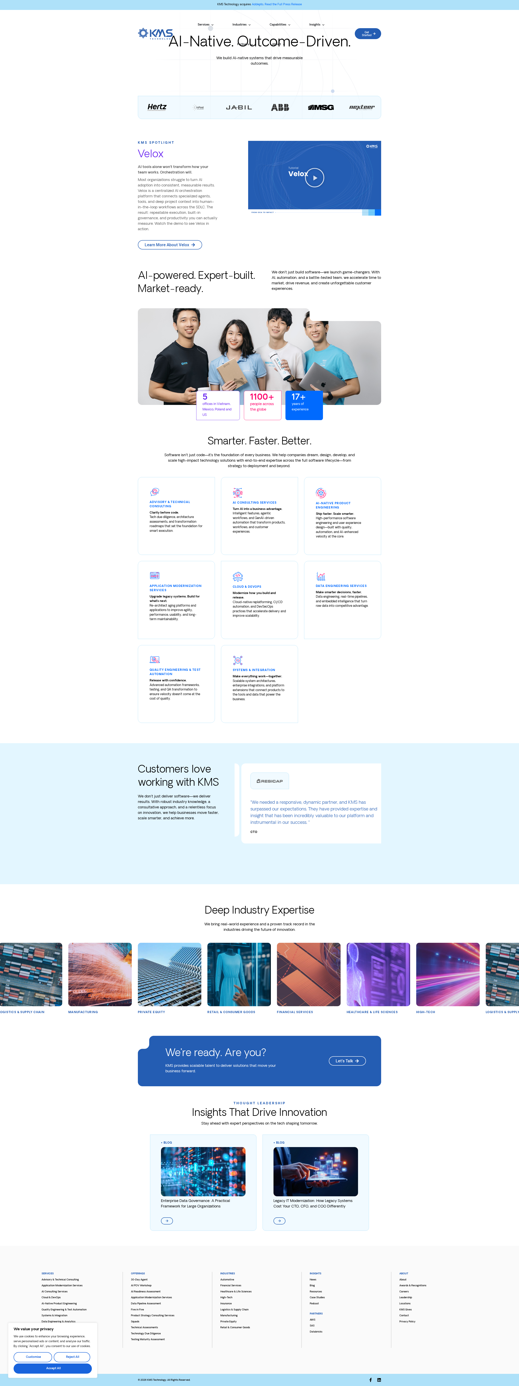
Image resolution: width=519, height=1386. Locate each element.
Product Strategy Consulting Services (152, 1315)
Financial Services (230, 1285)
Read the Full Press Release (283, 4)
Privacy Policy (407, 1322)
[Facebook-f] (371, 1380)
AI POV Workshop (141, 1285)
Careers (404, 1292)
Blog (168, 1142)
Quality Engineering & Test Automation (64, 1310)
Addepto (257, 4)
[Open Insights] (323, 25)
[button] (315, 178)
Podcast (314, 1304)
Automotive (227, 1280)
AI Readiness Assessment (146, 1292)
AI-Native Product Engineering (59, 1304)
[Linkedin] (379, 1380)
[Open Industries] (250, 25)
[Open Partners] (252, 44)
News (313, 1280)
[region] (52, 1350)
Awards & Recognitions (412, 1285)
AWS (312, 1320)
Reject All (72, 1357)
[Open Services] (212, 25)
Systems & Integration (54, 1315)
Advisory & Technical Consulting (60, 1280)
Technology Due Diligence (146, 1333)
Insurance (226, 1304)
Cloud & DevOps (51, 1297)
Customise (33, 1357)
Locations (405, 1304)
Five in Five (137, 1310)
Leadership (405, 1297)
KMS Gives (405, 1310)
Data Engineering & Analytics (58, 1322)
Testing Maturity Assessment (148, 1339)
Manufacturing (229, 1315)
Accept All (53, 1368)
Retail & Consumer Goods (235, 1327)
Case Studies (317, 1297)
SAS (312, 1326)
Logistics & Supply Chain (234, 1310)
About (402, 1280)
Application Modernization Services (62, 1285)
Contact (404, 1315)
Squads (135, 1322)
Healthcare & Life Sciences (236, 1292)
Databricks (316, 1332)
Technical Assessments (144, 1327)
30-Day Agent (139, 1280)
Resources (316, 1292)
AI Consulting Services (55, 1292)
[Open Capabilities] (289, 25)
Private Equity (228, 1322)
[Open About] (284, 44)
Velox (151, 155)
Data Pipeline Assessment (146, 1304)
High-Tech (226, 1297)
